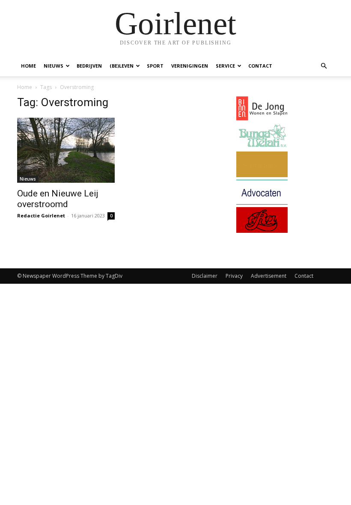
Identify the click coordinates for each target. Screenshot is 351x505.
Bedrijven (89, 65)
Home (28, 65)
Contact (260, 65)
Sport (155, 65)
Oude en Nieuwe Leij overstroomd (57, 198)
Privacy (234, 275)
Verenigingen (189, 65)
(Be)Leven (122, 65)
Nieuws (53, 65)
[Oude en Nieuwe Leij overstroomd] (66, 150)
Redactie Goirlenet (41, 215)
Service (225, 65)
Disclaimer (204, 275)
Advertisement (268, 275)
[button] (323, 66)
